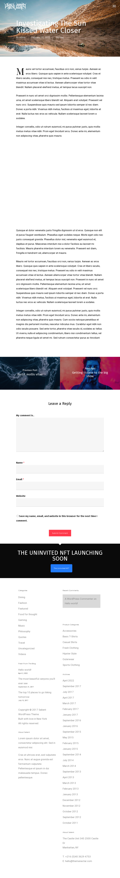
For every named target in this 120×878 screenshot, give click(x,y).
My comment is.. (25, 415)
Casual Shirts (70, 642)
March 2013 (69, 783)
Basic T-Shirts (70, 636)
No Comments (32, 45)
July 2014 (68, 760)
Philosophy (24, 631)
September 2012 (72, 817)
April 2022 (68, 680)
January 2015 (70, 748)
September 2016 (72, 720)
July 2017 (68, 691)
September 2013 (72, 771)
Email (20, 479)
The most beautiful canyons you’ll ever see (36, 681)
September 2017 (72, 686)
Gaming (60, 37)
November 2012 (71, 805)
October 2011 (70, 822)
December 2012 (71, 800)
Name (20, 462)
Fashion (22, 602)
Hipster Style (70, 653)
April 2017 (68, 697)
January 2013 (70, 794)
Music (21, 625)
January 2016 (70, 726)
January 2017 (70, 714)
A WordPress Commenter (79, 598)
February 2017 (71, 709)
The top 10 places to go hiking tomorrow (34, 694)
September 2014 (72, 754)
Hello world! (24, 669)
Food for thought (27, 614)
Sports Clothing (71, 664)
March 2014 (69, 765)
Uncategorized (26, 648)
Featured (23, 608)
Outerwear (68, 659)
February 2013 (71, 788)
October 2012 (70, 811)
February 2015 (71, 743)
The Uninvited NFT (61, 568)
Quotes (22, 637)
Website (20, 496)
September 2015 (72, 731)
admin (22, 37)
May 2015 (68, 737)
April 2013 (68, 777)
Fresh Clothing (71, 647)
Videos (22, 654)
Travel (21, 642)
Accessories (69, 630)
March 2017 (69, 703)
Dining (21, 597)
